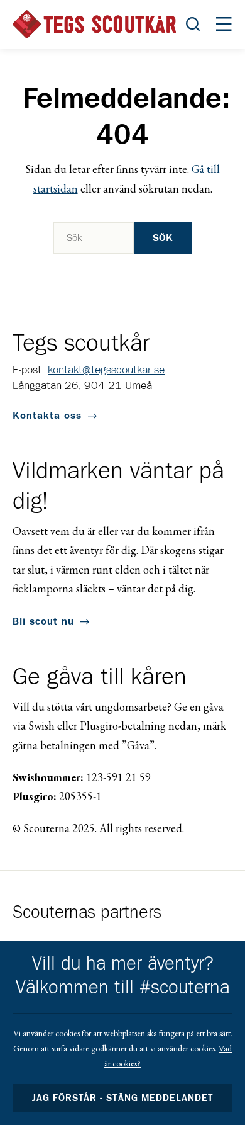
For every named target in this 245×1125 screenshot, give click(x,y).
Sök (163, 238)
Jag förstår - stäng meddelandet (122, 1098)
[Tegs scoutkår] (94, 24)
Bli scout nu (43, 621)
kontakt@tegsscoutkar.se (106, 370)
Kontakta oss (47, 415)
